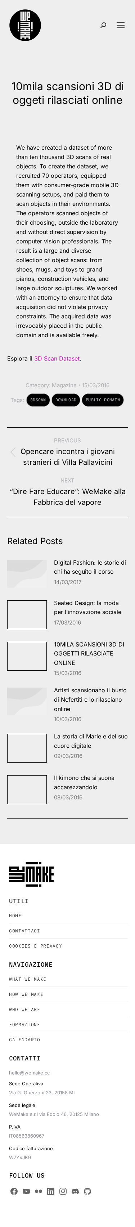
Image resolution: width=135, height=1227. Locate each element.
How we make (26, 994)
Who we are (24, 1009)
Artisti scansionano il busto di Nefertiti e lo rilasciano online (90, 699)
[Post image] (27, 574)
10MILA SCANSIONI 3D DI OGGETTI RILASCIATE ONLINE (89, 653)
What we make (27, 979)
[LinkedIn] (51, 1191)
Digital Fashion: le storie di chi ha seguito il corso (90, 567)
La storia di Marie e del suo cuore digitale (91, 741)
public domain (103, 400)
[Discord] (75, 1191)
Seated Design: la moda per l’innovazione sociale (87, 607)
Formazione (24, 1024)
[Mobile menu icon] (120, 25)
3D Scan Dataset (57, 358)
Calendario (24, 1039)
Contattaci (24, 930)
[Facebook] (14, 1191)
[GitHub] (87, 1191)
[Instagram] (63, 1191)
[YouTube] (26, 1191)
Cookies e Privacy (35, 946)
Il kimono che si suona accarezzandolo (84, 782)
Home (15, 915)
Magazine (64, 385)
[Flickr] (38, 1191)
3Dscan (38, 400)
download (65, 400)
